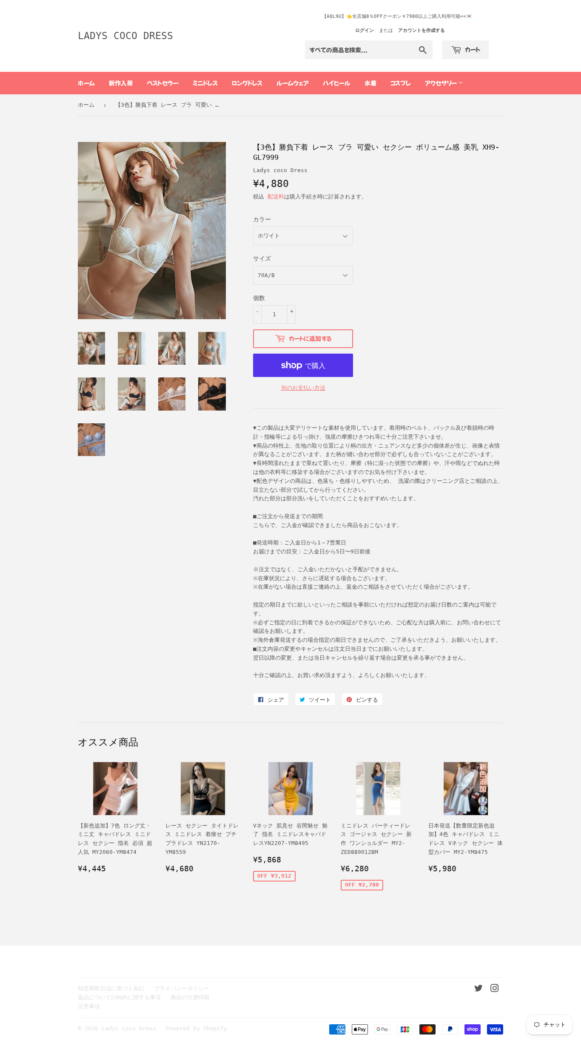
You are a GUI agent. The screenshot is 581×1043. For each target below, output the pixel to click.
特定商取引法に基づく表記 (111, 988)
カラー (262, 219)
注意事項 (89, 1006)
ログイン (364, 30)
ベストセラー (163, 83)
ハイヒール (336, 83)
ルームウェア (292, 83)
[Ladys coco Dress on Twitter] (478, 989)
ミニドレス (205, 83)
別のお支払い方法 (303, 388)
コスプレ (400, 83)
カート (472, 49)
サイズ (262, 258)
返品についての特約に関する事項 (119, 997)
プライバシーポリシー (181, 988)
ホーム (86, 83)
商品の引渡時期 (190, 997)
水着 (370, 83)
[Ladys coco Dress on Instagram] (494, 989)
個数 (259, 298)
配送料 (276, 196)
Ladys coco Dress (125, 35)
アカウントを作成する (421, 30)
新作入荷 (121, 83)
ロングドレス (247, 83)
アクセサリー (441, 83)
